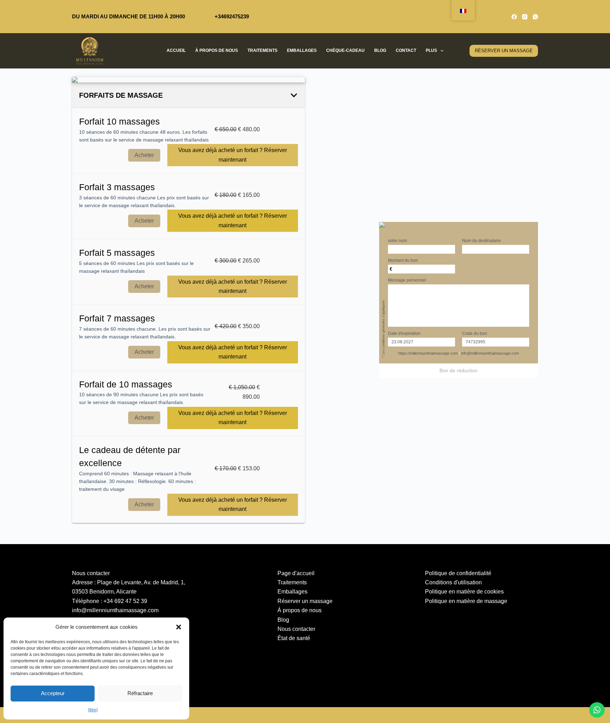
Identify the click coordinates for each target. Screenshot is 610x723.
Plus (431, 50)
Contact (406, 50)
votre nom (397, 240)
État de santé (293, 638)
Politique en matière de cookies (464, 592)
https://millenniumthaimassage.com (428, 353)
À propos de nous (216, 50)
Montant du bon (403, 260)
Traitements (262, 50)
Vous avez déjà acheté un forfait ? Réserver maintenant (232, 154)
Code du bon (474, 333)
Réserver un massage (305, 601)
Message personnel (407, 280)
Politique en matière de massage (466, 601)
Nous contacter (296, 629)
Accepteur (53, 693)
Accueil (176, 50)
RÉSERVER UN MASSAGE (504, 50)
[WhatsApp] (535, 16)
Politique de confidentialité (458, 573)
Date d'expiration (404, 333)
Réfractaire (140, 693)
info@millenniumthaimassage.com (490, 353)
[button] (178, 627)
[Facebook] (514, 16)
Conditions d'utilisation (453, 582)
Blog (380, 50)
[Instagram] (524, 16)
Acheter (144, 155)
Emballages (302, 50)
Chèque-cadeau (345, 50)
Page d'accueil (296, 573)
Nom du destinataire (481, 240)
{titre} (93, 709)
